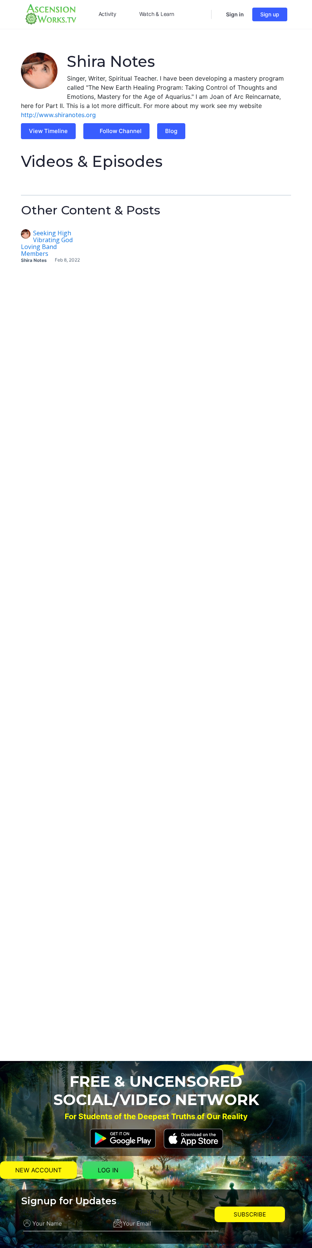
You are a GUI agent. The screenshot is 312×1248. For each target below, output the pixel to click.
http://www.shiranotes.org (58, 115)
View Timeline (48, 131)
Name (31, 1211)
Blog (171, 131)
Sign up (269, 14)
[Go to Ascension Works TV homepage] (50, 13)
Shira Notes (34, 260)
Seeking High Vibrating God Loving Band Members (47, 243)
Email (136, 1211)
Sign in (235, 14)
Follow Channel (121, 131)
